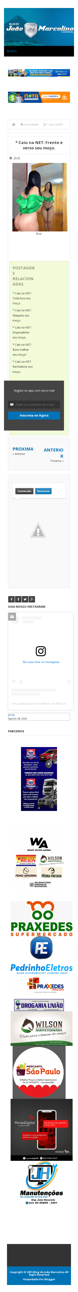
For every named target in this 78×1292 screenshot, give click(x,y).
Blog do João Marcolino (48, 1272)
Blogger (49, 1279)
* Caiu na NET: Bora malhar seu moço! (22, 349)
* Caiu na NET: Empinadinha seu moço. (22, 332)
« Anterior (19, 454)
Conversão (24, 491)
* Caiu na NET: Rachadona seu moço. (23, 366)
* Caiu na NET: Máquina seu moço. (22, 315)
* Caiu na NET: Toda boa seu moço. (22, 298)
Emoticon (43, 491)
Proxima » (56, 461)
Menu (13, 51)
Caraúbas (14, 722)
